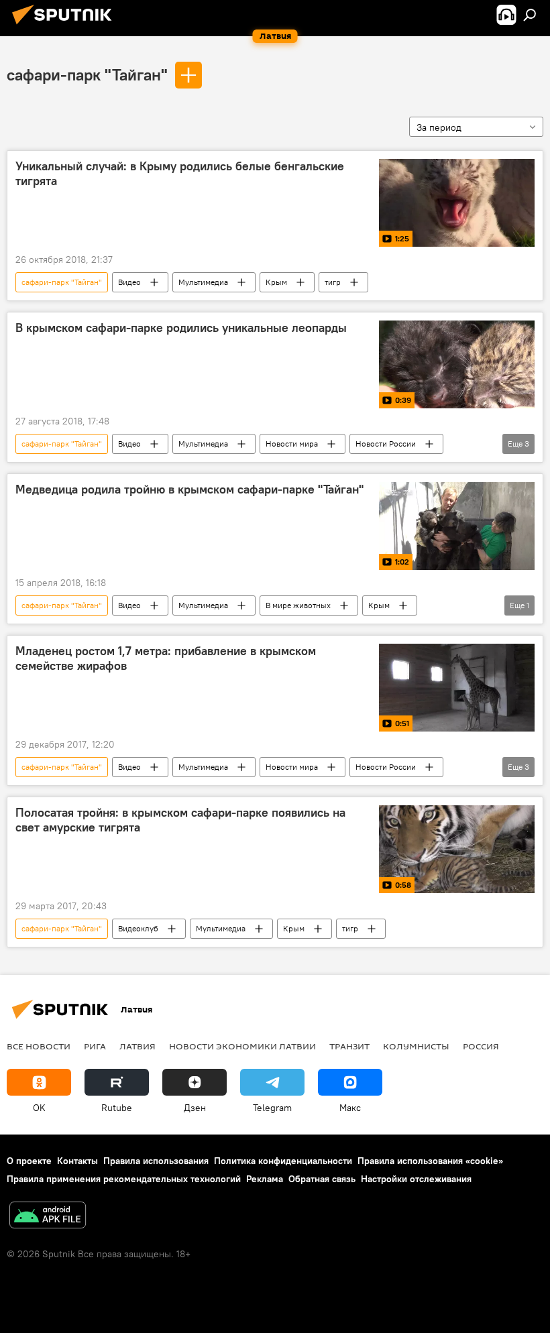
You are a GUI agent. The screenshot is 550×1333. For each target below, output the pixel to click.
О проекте (29, 1161)
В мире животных (298, 605)
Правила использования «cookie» (430, 1161)
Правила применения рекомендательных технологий (124, 1179)
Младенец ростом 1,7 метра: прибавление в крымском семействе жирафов (165, 658)
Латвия (137, 1046)
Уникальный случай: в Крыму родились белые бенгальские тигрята (179, 173)
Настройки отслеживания (416, 1179)
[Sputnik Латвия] (66, 26)
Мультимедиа (203, 282)
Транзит (349, 1046)
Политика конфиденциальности (283, 1161)
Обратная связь (321, 1179)
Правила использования (156, 1161)
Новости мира (292, 444)
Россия (481, 1046)
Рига (95, 1046)
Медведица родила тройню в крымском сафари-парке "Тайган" (189, 489)
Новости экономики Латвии (242, 1046)
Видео (129, 282)
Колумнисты (416, 1046)
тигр (333, 282)
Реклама (264, 1179)
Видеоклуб (138, 928)
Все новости (38, 1046)
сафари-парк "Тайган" (87, 74)
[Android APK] (47, 1217)
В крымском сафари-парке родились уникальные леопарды (181, 328)
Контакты (77, 1161)
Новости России (385, 444)
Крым (276, 282)
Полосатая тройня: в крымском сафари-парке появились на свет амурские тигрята (180, 820)
